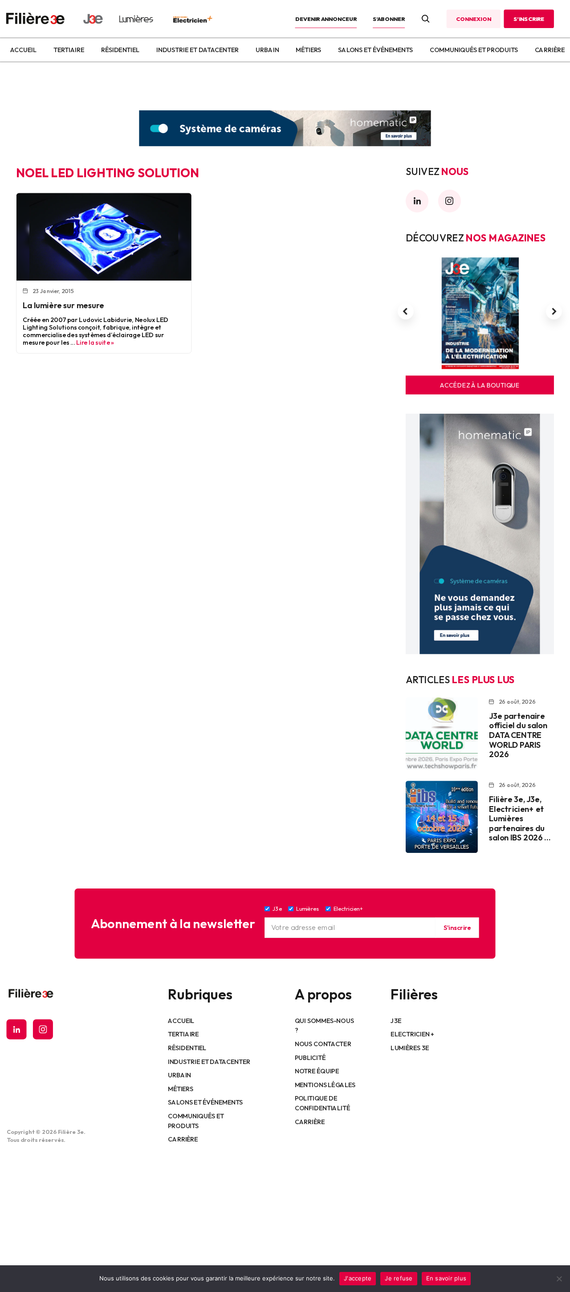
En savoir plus (446, 1278)
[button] (406, 312)
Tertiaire (68, 50)
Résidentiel (120, 50)
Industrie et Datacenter (197, 50)
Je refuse (398, 1278)
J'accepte (357, 1278)
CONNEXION (473, 18)
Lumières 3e (410, 1047)
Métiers (308, 50)
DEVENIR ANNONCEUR (326, 18)
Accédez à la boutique (480, 385)
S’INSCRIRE (528, 18)
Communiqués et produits (474, 50)
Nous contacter (323, 1043)
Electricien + (412, 1034)
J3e (396, 1020)
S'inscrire (457, 927)
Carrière (550, 50)
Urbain (267, 50)
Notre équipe (317, 1071)
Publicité (310, 1057)
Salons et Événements (375, 50)
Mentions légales (325, 1084)
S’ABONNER (389, 18)
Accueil (23, 50)
